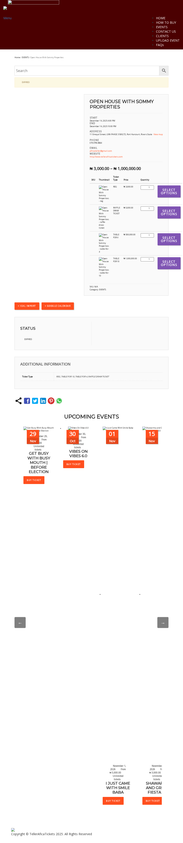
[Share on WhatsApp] (59, 401)
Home (17, 57)
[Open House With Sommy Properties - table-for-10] (104, 266)
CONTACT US (166, 31)
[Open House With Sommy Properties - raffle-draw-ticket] (104, 217)
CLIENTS (162, 36)
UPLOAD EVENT (168, 40)
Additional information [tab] (45, 364)
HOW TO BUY (166, 22)
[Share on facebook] (27, 401)
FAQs (160, 45)
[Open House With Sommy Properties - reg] (104, 193)
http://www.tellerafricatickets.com (106, 156)
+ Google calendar (58, 305)
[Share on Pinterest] (51, 401)
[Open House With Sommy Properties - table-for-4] (104, 243)
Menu (7, 18)
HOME (160, 18)
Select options (169, 191)
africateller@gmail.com (101, 150)
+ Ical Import (27, 305)
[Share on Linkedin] (43, 401)
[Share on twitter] (35, 401)
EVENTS (162, 27)
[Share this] (19, 401)
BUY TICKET (34, 480)
